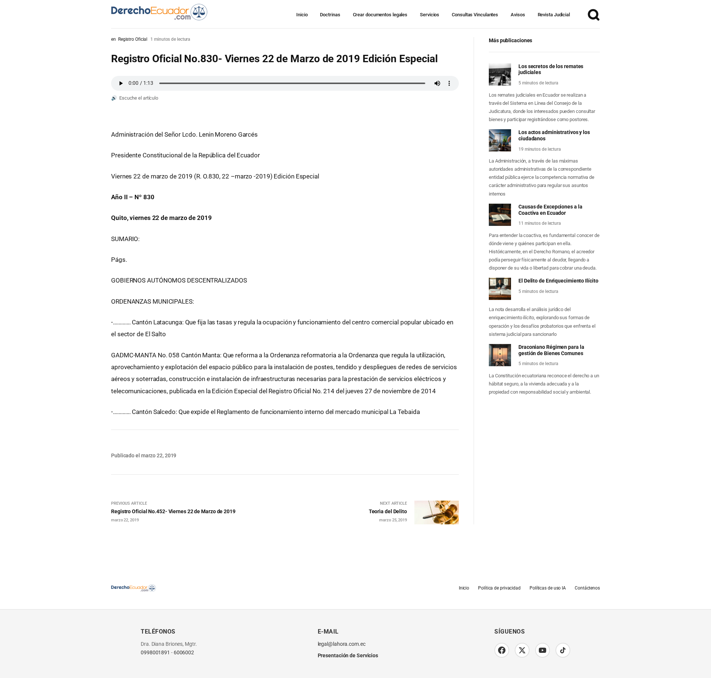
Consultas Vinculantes (475, 14)
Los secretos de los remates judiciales (550, 69)
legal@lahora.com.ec (341, 644)
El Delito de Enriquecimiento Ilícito (558, 281)
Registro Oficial (132, 39)
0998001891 (155, 652)
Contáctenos (587, 588)
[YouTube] (542, 650)
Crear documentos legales (380, 14)
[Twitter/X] (522, 650)
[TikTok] (562, 650)
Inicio (301, 14)
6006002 (184, 652)
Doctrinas (330, 14)
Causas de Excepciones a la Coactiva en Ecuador (550, 210)
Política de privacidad (499, 588)
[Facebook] (501, 650)
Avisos (518, 14)
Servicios (429, 14)
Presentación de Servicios (348, 655)
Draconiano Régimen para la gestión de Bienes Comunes (551, 350)
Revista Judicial (554, 14)
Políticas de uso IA (548, 588)
